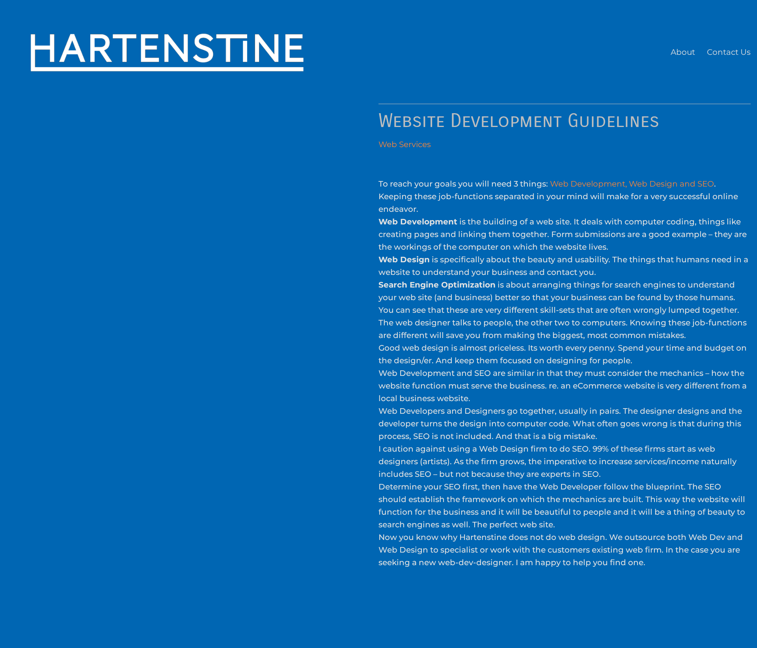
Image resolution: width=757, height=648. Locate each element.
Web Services (404, 144)
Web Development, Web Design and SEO (632, 184)
